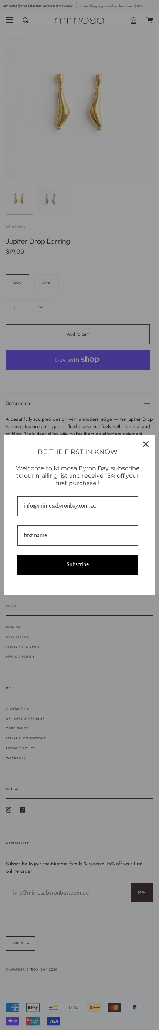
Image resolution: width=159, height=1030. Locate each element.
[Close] (146, 444)
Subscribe (78, 564)
